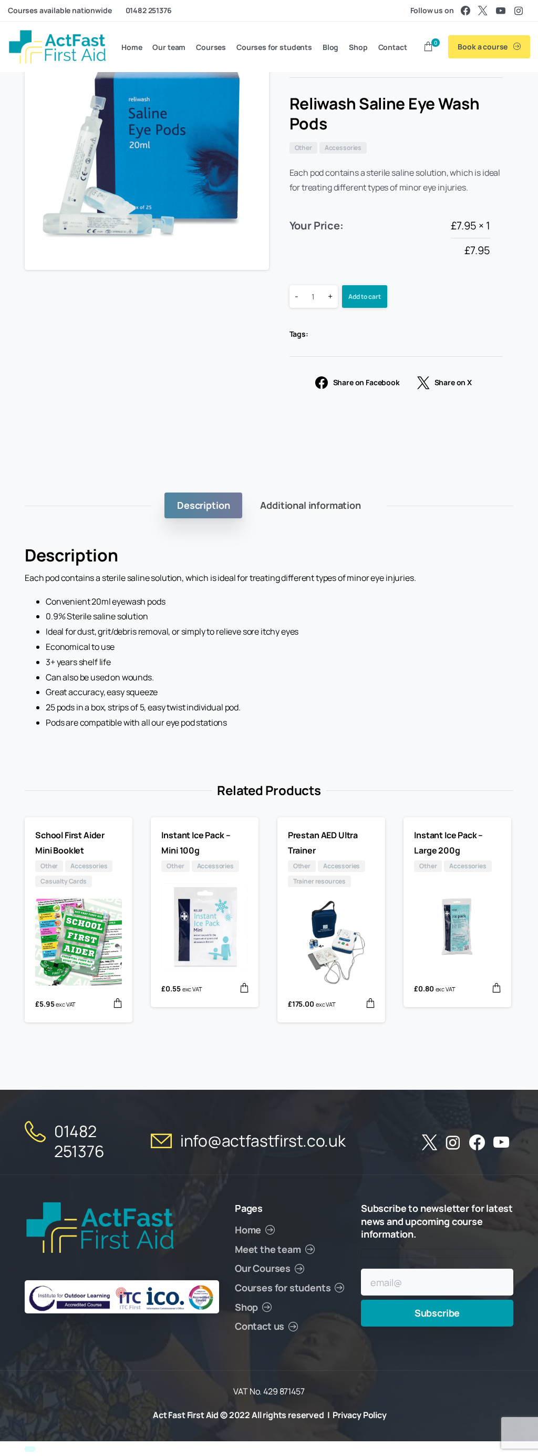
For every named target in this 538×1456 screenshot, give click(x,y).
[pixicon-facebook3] (477, 1142)
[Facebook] (465, 10)
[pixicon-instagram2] (453, 1142)
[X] (483, 10)
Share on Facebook (366, 383)
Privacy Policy (360, 1415)
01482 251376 (149, 10)
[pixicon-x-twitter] (429, 1142)
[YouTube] (501, 10)
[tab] (203, 505)
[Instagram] (518, 10)
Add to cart (364, 296)
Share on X (453, 383)
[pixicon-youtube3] (501, 1142)
